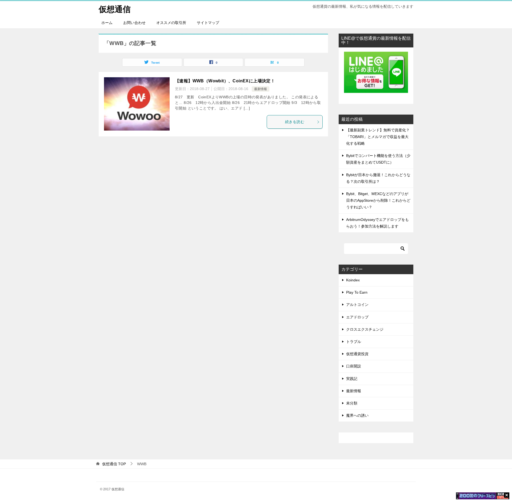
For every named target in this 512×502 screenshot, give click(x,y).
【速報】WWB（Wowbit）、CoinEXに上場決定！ (225, 81)
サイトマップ (208, 23)
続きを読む (294, 122)
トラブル (353, 341)
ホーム (107, 23)
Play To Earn (356, 292)
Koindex (353, 280)
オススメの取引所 (171, 23)
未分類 (351, 403)
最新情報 (260, 89)
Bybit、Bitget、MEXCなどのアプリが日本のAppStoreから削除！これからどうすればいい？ (378, 200)
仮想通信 (115, 9)
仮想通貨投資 (357, 354)
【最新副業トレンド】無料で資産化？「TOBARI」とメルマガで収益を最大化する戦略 (378, 136)
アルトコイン (357, 304)
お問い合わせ (134, 23)
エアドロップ (357, 317)
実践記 (351, 378)
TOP (114, 464)
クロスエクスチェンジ (364, 329)
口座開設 (353, 366)
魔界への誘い (357, 415)
